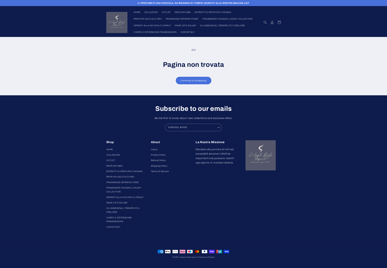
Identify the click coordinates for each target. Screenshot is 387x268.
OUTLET (110, 160)
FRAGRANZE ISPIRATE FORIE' (122, 182)
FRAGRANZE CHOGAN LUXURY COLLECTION (123, 190)
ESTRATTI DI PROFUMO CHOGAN (124, 171)
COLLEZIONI (113, 155)
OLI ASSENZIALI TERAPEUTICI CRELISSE (123, 210)
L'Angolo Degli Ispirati (188, 257)
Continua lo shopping (193, 80)
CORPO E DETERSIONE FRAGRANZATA (119, 220)
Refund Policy (158, 160)
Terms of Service (160, 171)
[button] (265, 22)
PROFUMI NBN (114, 166)
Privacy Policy (158, 155)
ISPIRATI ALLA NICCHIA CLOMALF (125, 197)
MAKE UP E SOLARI (117, 203)
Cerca (154, 149)
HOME (109, 149)
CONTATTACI (113, 227)
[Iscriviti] (218, 127)
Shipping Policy (159, 166)
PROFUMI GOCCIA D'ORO (120, 177)
